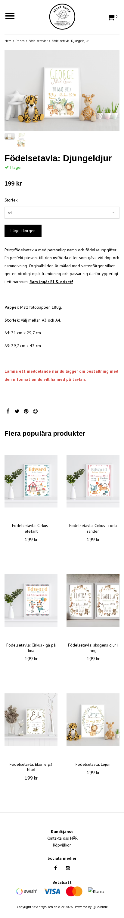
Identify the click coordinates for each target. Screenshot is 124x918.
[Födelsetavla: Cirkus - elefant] (31, 481)
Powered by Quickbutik (91, 907)
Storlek (11, 200)
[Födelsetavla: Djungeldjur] (62, 90)
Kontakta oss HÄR (62, 838)
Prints (20, 41)
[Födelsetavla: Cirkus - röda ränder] (93, 481)
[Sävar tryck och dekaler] (62, 15)
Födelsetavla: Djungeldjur (70, 41)
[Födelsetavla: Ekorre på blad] (31, 719)
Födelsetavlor (38, 41)
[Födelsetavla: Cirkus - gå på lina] (31, 600)
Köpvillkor (62, 845)
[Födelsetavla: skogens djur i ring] (93, 600)
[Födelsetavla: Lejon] (93, 719)
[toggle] (12, 16)
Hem (8, 41)
